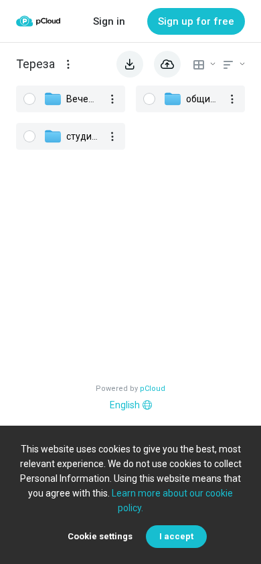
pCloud (152, 388)
